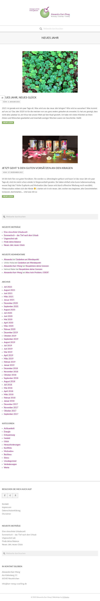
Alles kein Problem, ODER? (37, 273)
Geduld (7, 438)
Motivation (8, 451)
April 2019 (8, 355)
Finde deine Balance (12, 242)
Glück (6, 441)
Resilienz (8, 455)
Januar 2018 (9, 401)
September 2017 (11, 414)
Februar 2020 (9, 329)
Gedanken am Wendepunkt (27, 260)
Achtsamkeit (9, 428)
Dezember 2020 (11, 303)
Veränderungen (10, 464)
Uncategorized (10, 461)
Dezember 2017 (11, 404)
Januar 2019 (9, 365)
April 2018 (8, 391)
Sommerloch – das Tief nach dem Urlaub (21, 235)
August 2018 (9, 381)
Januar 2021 (9, 300)
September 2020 (11, 306)
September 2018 (11, 378)
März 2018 (8, 395)
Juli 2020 (8, 313)
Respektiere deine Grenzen (37, 266)
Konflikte (8, 448)
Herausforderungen (12, 445)
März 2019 (8, 359)
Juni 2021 (8, 293)
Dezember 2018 (11, 368)
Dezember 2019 (11, 333)
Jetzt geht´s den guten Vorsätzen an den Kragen (37, 168)
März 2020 (8, 326)
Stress (6, 458)
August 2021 (9, 290)
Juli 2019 (8, 346)
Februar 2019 (9, 362)
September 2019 (11, 339)
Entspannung (9, 435)
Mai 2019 (8, 352)
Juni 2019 (8, 349)
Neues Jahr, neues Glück (19, 97)
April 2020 (8, 323)
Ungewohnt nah (10, 239)
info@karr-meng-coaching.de (14, 584)
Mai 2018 (8, 388)
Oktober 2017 (10, 411)
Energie (7, 432)
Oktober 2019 (10, 336)
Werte (6, 468)
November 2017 (11, 408)
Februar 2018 (9, 398)
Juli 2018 (8, 385)
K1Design (66, 597)
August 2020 (9, 310)
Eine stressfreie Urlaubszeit (15, 232)
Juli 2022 (8, 287)
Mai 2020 (8, 320)
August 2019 (9, 342)
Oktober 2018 (10, 375)
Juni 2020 (8, 316)
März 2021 (8, 297)
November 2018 (11, 372)
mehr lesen (8, 122)
